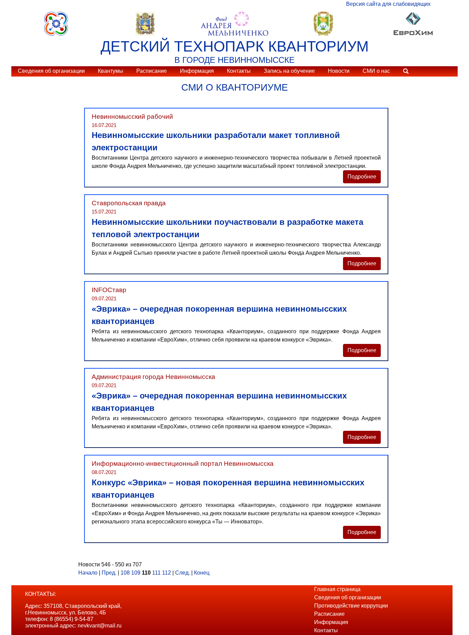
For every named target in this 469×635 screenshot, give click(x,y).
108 (125, 573)
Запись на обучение (289, 71)
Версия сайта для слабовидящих (388, 4)
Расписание (151, 71)
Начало (88, 573)
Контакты (239, 71)
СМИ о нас (376, 71)
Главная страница (337, 589)
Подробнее (361, 177)
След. (182, 573)
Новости (339, 71)
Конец (201, 573)
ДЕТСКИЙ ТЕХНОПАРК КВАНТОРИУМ (235, 46)
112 (166, 573)
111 (156, 573)
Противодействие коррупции (351, 606)
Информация (197, 71)
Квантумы (110, 71)
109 (135, 573)
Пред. (109, 573)
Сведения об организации (51, 71)
